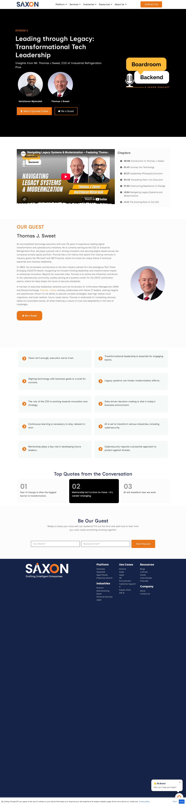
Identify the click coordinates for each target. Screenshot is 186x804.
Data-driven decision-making (121, 401)
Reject (175, 801)
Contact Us (151, 4)
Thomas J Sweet (48, 290)
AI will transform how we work (140, 492)
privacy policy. (144, 802)
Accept (181, 801)
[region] (93, 800)
